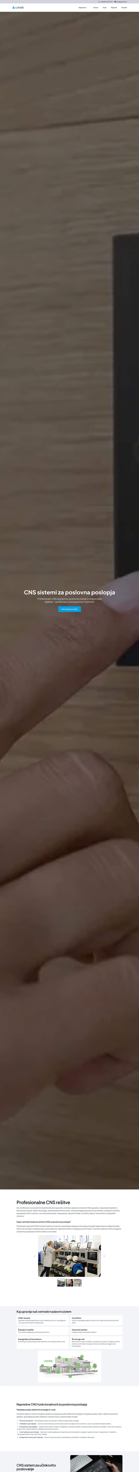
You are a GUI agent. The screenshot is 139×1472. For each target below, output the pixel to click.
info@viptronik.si (121, 2)
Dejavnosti (82, 7)
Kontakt (124, 7)
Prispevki (114, 7)
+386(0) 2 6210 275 (106, 2)
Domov (95, 7)
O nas (104, 7)
